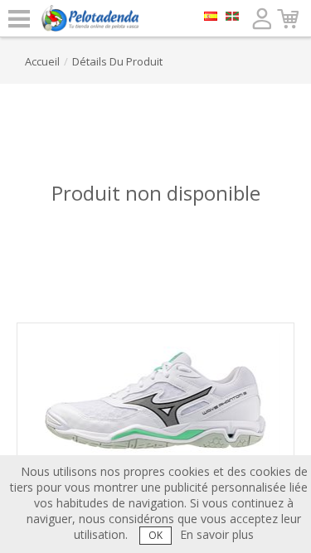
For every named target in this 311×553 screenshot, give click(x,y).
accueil (42, 61)
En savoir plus (217, 534)
